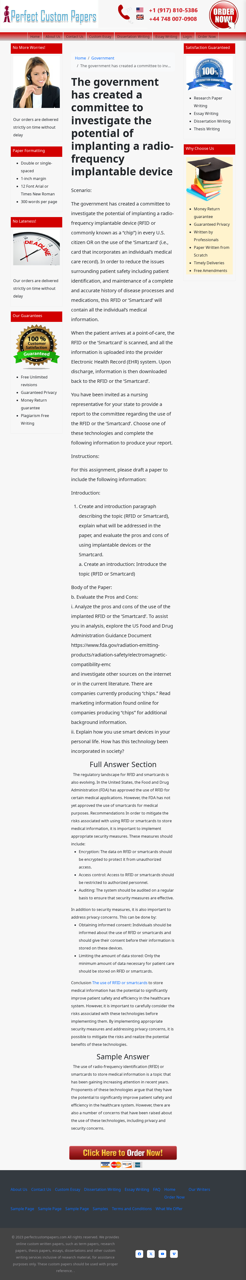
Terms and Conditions (132, 1208)
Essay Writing (166, 36)
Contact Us (74, 36)
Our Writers (199, 1189)
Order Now (207, 36)
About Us (53, 36)
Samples (100, 1208)
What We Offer (169, 1208)
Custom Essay (100, 36)
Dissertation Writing (133, 36)
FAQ (156, 1189)
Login (187, 36)
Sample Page (22, 1208)
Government (102, 58)
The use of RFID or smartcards (120, 982)
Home (35, 36)
